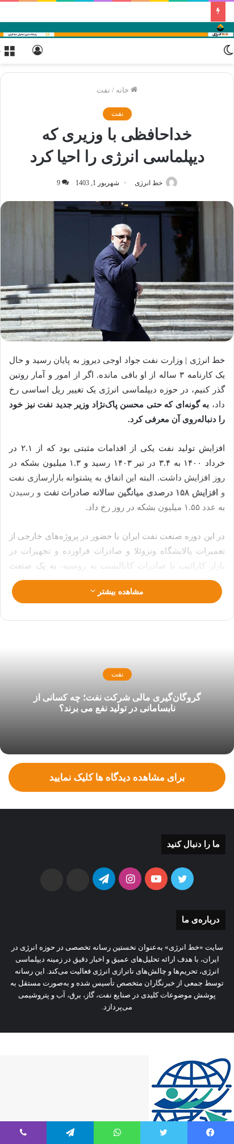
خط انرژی (148, 183)
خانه (123, 90)
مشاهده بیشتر (119, 591)
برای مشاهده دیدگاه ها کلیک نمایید (117, 777)
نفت (103, 90)
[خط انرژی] (117, 30)
